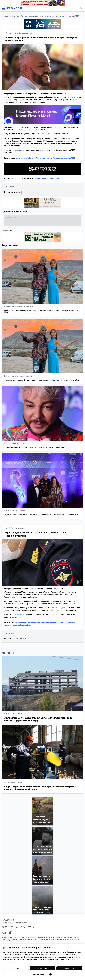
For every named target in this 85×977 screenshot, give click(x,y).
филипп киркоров (14, 192)
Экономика (19, 713)
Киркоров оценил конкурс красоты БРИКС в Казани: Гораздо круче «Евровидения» (35, 447)
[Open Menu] (3, 8)
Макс (38, 178)
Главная (6, 16)
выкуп (10, 638)
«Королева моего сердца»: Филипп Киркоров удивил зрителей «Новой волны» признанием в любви (41, 380)
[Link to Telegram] (10, 933)
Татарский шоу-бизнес (22, 306)
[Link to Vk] (4, 933)
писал (19, 614)
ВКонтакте (55, 178)
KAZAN (14, 8)
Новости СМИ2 (7, 231)
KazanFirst (11, 186)
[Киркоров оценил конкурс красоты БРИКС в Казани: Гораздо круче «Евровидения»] (42, 413)
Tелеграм (45, 178)
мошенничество (21, 638)
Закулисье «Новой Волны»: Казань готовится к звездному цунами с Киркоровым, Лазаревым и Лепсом (42, 514)
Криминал (21, 528)
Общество (15, 16)
